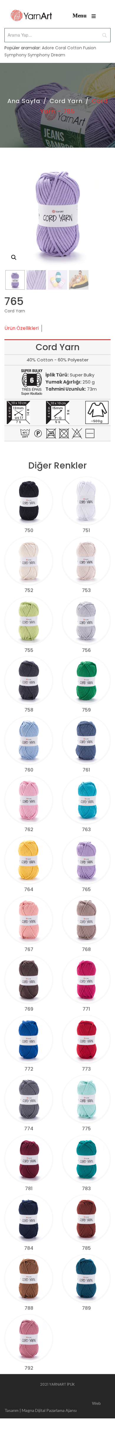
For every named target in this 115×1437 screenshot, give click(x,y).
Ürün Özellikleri (21, 328)
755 (28, 650)
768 (86, 949)
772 (28, 1069)
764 (28, 889)
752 (28, 590)
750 (28, 530)
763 (86, 829)
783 (86, 1188)
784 (28, 1248)
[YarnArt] (31, 15)
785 (86, 1248)
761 (86, 769)
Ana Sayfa (23, 101)
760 (28, 769)
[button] (14, 257)
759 (86, 710)
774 (28, 1128)
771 (86, 1009)
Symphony (15, 55)
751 (86, 530)
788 (28, 1308)
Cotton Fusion (81, 48)
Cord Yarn (66, 101)
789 (86, 1308)
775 (86, 1128)
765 (86, 889)
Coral (60, 48)
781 (28, 1188)
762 (28, 829)
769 (28, 1009)
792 (28, 1368)
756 (86, 650)
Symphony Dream (46, 55)
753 (86, 590)
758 (28, 710)
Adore (48, 48)
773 (86, 1069)
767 (28, 949)
